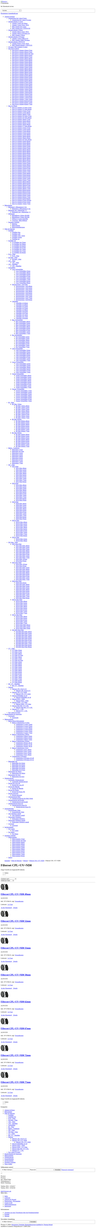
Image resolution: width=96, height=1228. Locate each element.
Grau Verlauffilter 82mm (23, 281)
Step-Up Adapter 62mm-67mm (21, 193)
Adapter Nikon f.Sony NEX (20, 32)
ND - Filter (11, 465)
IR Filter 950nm (16, 433)
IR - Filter (11, 402)
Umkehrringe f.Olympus (19, 756)
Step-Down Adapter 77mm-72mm (22, 99)
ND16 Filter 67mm (21, 530)
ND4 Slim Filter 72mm (22, 578)
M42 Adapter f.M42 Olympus (21, 40)
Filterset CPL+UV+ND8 (19, 692)
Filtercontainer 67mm (18, 852)
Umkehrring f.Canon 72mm (24, 731)
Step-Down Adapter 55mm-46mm (22, 64)
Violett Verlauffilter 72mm (23, 385)
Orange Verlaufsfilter (18, 389)
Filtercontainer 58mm (18, 849)
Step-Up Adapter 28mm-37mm (21, 114)
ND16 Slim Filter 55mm (23, 628)
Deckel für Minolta (14, 787)
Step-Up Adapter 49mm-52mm (21, 161)
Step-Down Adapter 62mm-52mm (22, 77)
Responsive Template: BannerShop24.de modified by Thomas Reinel (32, 1224)
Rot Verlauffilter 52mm (22, 337)
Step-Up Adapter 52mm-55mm (21, 163)
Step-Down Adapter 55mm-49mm (22, 65)
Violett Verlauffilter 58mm (23, 380)
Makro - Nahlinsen (13, 448)
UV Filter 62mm (17, 672)
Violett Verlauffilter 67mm (23, 384)
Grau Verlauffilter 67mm (23, 276)
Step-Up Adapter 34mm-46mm (21, 121)
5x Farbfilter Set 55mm (19, 242)
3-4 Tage (10, 904)
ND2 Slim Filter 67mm (22, 554)
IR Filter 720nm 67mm (22, 414)
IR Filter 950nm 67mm (22, 443)
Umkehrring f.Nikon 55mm (24, 738)
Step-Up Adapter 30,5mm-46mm (22, 118)
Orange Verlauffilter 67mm (24, 399)
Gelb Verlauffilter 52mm (23, 350)
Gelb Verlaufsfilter (17, 348)
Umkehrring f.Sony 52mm (23, 751)
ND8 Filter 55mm (21, 507)
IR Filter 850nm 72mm (22, 429)
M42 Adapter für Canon (19, 27)
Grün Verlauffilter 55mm (23, 365)
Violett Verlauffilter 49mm (23, 375)
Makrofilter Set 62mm (18, 768)
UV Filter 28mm (17, 653)
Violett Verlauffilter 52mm (23, 377)
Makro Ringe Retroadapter (16, 721)
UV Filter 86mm (17, 682)
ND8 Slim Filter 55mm (22, 588)
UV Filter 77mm (17, 679)
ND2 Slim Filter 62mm (22, 552)
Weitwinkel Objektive (14, 817)
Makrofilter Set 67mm (18, 770)
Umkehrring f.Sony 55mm (23, 753)
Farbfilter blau (16, 232)
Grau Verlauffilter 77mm (23, 279)
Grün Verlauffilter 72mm (23, 372)
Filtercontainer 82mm (18, 856)
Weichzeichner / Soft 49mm (24, 286)
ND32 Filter (15, 537)
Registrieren (4, 13)
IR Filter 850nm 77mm (22, 431)
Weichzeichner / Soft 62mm (24, 293)
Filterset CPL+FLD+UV (19, 689)
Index (6, 1196)
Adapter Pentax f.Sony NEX (20, 43)
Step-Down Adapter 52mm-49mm (22, 62)
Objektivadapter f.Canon (15, 21)
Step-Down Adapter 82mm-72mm (22, 102)
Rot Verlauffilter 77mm (22, 347)
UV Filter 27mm (17, 652)
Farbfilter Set (12, 241)
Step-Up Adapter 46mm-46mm (21, 150)
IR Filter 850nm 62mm (22, 426)
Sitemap (6, 1216)
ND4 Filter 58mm (21, 490)
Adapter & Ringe (9, 16)
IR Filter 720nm (16, 404)
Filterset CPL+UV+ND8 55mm (16, 948)
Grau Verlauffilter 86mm (23, 283)
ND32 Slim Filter (17, 615)
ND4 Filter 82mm (21, 498)
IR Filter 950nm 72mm (22, 444)
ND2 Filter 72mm (21, 478)
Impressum (7, 1206)
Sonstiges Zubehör (13, 222)
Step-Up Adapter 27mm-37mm (21, 111)
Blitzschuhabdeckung (18, 227)
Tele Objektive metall (14, 813)
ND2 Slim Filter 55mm (22, 549)
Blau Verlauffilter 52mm (23, 323)
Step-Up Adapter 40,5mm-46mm (22, 139)
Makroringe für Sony (14, 775)
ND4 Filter (15, 483)
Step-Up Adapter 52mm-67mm (21, 168)
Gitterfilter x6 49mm (22, 305)
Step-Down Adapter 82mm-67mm (22, 101)
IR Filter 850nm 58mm (22, 424)
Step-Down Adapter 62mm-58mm (22, 80)
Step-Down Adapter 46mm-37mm (22, 52)
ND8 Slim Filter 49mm (22, 584)
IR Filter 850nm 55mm (22, 423)
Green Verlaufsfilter (18, 362)
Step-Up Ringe (12, 106)
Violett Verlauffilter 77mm (23, 387)
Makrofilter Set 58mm (18, 766)
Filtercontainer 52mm (18, 846)
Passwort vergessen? (68, 1170)
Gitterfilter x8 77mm (22, 316)
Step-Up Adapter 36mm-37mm (21, 123)
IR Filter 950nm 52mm (22, 436)
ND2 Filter (15, 466)
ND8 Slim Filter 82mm (22, 598)
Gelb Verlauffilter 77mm (23, 360)
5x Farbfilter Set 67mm (19, 247)
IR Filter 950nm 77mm (22, 446)
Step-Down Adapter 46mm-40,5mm (22, 53)
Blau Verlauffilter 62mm (23, 328)
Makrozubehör (8, 719)
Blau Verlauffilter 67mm (23, 330)
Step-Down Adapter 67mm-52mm (22, 82)
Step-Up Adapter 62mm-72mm (21, 195)
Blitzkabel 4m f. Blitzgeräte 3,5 (17, 210)
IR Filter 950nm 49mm (22, 434)
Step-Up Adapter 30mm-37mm (21, 119)
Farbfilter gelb (16, 234)
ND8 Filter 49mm (21, 503)
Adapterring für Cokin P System (21, 20)
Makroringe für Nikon (14, 771)
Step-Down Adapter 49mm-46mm (22, 59)
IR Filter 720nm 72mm (22, 416)
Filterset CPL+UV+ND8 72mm (16, 1055)
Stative (10, 857)
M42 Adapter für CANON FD (21, 28)
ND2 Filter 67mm (21, 476)
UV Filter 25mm (17, 650)
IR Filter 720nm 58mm (22, 411)
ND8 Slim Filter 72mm (22, 594)
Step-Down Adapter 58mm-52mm (22, 72)
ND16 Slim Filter (17, 599)
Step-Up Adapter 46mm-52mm (21, 155)
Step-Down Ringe (13, 48)
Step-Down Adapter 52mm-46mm (22, 60)
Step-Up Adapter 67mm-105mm (21, 200)
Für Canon (11, 829)
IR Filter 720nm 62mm (22, 412)
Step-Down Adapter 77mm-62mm (22, 96)
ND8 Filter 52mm (21, 505)
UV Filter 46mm (17, 664)
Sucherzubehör (8, 827)
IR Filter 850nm (16, 419)
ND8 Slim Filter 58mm (22, 589)
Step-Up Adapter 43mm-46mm (21, 141)
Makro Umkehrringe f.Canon (20, 722)
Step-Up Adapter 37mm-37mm (21, 128)
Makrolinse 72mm (17, 461)
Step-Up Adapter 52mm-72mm (21, 170)
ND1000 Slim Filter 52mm (24, 633)
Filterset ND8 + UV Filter (19, 702)
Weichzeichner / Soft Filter (20, 284)
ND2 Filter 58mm (21, 473)
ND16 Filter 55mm (21, 525)
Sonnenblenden (9, 808)
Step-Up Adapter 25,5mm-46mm (22, 109)
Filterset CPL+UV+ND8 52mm (16, 921)
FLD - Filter (11, 254)
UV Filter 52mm (17, 667)
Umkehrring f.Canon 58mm (24, 728)
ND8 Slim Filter (17, 581)
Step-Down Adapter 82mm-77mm (22, 104)
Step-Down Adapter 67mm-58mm (22, 86)
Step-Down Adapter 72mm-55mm (22, 89)
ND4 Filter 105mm (21, 559)
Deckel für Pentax (13, 790)
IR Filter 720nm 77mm (22, 417)
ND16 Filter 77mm (21, 534)
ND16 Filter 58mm (21, 527)
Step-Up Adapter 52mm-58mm (21, 165)
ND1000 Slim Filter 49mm (24, 631)
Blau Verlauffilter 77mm (23, 333)
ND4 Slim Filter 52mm (22, 571)
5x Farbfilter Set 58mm (19, 244)
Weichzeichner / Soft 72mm (24, 296)
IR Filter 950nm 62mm (22, 441)
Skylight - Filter (13, 257)
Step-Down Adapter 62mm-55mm (22, 79)
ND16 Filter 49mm (21, 522)
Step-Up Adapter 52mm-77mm (21, 171)
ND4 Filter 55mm (21, 488)
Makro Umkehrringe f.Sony (20, 748)
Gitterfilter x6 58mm (22, 310)
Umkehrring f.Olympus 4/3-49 (25, 758)
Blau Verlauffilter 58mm (23, 326)
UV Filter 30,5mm (17, 655)
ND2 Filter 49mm (21, 468)
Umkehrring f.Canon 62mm (24, 729)
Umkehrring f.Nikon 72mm (24, 739)
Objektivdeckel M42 (14, 797)
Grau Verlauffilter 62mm (23, 274)
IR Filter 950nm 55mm (22, 438)
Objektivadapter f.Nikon (15, 30)
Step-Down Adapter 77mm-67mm (22, 97)
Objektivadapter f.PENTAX (16, 42)
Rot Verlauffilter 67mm (22, 343)
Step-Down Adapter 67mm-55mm (22, 84)
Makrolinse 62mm (17, 458)
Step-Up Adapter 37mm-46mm (21, 131)
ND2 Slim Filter (17, 544)
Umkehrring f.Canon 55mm (24, 726)
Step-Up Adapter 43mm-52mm (21, 146)
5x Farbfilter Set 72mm (19, 249)
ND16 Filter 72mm (21, 532)
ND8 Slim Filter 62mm (22, 591)
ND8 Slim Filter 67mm (22, 593)
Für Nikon (11, 832)
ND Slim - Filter (13, 542)
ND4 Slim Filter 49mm (22, 569)
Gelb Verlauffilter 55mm (23, 352)
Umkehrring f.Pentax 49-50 (24, 743)
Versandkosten (19, 901)
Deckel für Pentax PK (18, 792)
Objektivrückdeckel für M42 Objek (22, 798)
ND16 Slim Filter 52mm (23, 626)
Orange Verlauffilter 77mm (24, 391)
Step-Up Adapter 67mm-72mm (21, 202)
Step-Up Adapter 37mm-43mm (21, 129)
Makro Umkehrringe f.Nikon (20, 734)
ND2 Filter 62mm (21, 475)
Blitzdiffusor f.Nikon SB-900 (20, 217)
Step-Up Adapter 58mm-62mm (21, 183)
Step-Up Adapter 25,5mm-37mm (22, 107)
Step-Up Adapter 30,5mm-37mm (22, 116)
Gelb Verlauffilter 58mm (23, 353)
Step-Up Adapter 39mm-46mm (21, 136)
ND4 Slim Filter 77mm (22, 579)
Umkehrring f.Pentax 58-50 (24, 746)
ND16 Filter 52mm (21, 524)
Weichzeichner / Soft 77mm (24, 298)
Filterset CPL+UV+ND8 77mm (16, 1082)
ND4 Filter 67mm (21, 493)
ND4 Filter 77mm (21, 497)
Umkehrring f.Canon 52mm (24, 724)
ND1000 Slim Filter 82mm (24, 645)
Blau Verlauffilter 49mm (23, 321)
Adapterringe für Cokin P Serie (17, 18)
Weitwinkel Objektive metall (16, 820)
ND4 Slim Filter (17, 562)
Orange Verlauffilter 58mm (24, 396)
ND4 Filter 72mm (21, 495)
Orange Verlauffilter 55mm (24, 394)
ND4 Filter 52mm (21, 487)
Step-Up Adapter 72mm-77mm (21, 203)
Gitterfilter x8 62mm (22, 311)
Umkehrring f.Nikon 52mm (24, 736)
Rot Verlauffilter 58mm (22, 340)
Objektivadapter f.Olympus (16, 37)
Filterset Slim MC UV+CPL (20, 706)
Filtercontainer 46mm (18, 842)
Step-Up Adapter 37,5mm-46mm (22, 126)
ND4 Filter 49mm (21, 485)
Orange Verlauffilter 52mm (24, 392)
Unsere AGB (8, 1203)
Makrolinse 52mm (17, 453)
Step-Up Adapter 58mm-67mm (21, 185)
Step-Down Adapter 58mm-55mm (22, 74)
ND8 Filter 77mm (21, 515)
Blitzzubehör (8, 205)
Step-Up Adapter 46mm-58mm (21, 158)
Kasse (16, 13)
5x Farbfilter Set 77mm (19, 251)
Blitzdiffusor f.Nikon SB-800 (20, 215)
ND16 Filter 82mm (21, 535)
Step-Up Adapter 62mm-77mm (21, 197)
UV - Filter (11, 648)
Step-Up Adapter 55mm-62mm (21, 175)
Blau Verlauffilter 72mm (23, 332)
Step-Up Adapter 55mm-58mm (21, 173)
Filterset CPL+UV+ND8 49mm (16, 894)
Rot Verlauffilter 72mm (22, 345)
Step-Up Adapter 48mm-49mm (21, 160)
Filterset (10, 687)
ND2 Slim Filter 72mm (22, 556)
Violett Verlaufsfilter (18, 374)
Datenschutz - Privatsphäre (12, 1201)
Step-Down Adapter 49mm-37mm (22, 57)
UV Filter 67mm (17, 674)
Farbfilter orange (17, 237)
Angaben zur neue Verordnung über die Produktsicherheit (21, 1212)
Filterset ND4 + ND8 (18, 699)
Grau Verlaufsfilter (17, 269)
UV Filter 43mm (17, 662)
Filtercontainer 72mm (18, 854)
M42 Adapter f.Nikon (18, 35)
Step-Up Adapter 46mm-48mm (21, 151)
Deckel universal (13, 793)
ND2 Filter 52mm (21, 470)
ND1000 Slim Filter (18, 630)
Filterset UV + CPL (18, 709)
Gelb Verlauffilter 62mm (23, 355)
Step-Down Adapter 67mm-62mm (22, 87)
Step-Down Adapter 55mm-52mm (22, 67)
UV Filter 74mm (17, 677)
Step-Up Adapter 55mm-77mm (21, 180)
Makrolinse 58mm (17, 456)
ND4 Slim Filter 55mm (22, 567)
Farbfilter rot (15, 239)
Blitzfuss (14, 224)
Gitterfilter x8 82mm (22, 318)
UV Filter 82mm (17, 680)
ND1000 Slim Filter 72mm (24, 642)
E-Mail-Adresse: (7, 1170)
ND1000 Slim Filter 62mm (24, 638)
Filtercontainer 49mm (18, 844)
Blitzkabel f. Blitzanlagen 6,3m (17, 207)
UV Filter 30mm (17, 657)
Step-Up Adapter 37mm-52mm (21, 133)
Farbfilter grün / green (18, 235)
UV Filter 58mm (17, 670)
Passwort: (33, 1170)
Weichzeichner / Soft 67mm (24, 294)
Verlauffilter (11, 267)
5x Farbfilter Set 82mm (19, 252)
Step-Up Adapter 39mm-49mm (21, 138)
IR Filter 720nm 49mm (22, 406)
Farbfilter (11, 230)
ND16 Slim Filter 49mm (23, 625)
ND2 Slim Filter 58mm (22, 551)
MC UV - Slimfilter (14, 684)
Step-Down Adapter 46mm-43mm (22, 55)
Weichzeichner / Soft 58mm (24, 291)
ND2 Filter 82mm (21, 482)
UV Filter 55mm (17, 669)
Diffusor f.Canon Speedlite (20, 219)
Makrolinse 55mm (17, 455)
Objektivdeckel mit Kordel (16, 800)
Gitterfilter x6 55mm (22, 308)
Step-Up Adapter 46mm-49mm (21, 153)
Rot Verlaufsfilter (17, 335)
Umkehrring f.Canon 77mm (24, 733)
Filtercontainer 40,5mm (19, 840)
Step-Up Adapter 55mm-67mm (21, 177)
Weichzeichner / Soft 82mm (24, 300)
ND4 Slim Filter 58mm (22, 573)
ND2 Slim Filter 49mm (22, 546)
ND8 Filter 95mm (21, 519)
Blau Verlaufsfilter (17, 320)
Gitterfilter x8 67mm (22, 313)
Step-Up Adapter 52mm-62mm (21, 166)
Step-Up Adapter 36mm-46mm (21, 124)
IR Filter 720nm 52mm (22, 407)
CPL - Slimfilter (13, 264)
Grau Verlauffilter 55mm (23, 271)
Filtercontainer (12, 837)
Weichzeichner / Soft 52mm (24, 288)
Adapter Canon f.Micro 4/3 (20, 38)
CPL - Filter (11, 261)
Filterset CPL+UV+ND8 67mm (16, 1028)
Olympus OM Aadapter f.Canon (17, 47)
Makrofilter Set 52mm (18, 763)
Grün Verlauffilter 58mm (23, 367)
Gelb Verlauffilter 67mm (23, 357)
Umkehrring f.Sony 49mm (23, 749)
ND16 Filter (15, 520)
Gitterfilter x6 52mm (22, 306)
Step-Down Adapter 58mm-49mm (22, 70)
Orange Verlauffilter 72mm (24, 401)
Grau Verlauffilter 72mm (23, 278)
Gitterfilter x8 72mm (22, 315)
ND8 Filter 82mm (21, 517)
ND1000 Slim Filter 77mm (24, 643)
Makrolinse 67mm (17, 460)
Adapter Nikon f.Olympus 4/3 (21, 33)
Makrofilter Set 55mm (18, 765)
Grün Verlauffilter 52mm (23, 364)
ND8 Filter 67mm (21, 512)
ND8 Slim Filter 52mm (22, 586)
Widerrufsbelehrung (10, 1204)
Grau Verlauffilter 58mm (23, 273)
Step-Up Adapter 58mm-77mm (21, 188)
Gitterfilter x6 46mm (22, 303)
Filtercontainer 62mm (18, 851)
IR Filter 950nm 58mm (22, 439)
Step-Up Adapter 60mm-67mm (21, 192)
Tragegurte (11, 716)
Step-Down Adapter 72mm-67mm (22, 94)
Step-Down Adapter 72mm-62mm (22, 92)
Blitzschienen (16, 225)
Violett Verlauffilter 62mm (23, 382)
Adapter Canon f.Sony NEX (20, 25)
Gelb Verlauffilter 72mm (23, 358)
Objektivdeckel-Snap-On (15, 803)
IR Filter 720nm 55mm (22, 409)
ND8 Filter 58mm (21, 508)
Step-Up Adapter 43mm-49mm (21, 144)
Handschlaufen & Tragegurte (13, 714)
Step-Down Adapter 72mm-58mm (22, 91)
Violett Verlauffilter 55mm (23, 379)
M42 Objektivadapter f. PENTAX (22, 45)
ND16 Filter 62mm (21, 529)
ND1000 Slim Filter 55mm (24, 635)
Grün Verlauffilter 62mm (23, 369)
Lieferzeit (7, 1198)
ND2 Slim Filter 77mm (22, 557)
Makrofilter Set (12, 761)
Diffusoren (11, 214)
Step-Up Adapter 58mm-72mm (21, 187)
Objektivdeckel (9, 778)
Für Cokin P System (14, 712)
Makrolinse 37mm (17, 449)
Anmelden (11, 13)
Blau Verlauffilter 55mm (23, 325)
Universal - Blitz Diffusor (19, 220)
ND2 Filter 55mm (21, 471)
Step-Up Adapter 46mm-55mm (21, 156)
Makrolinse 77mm (17, 463)
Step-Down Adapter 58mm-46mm (22, 69)
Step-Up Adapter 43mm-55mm (21, 148)
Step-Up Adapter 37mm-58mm (21, 134)
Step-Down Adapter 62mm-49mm (22, 75)
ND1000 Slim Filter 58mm (24, 637)
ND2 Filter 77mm (21, 480)
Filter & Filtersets (9, 229)
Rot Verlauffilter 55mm (22, 338)
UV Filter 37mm (17, 658)
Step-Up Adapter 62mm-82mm (21, 198)
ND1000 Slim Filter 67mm (24, 640)
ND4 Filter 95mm (21, 500)
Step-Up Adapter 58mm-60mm (21, 182)
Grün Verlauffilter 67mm (23, 370)
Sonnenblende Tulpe (14, 810)
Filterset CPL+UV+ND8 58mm (16, 975)
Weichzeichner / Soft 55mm (24, 289)
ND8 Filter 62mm (21, 510)
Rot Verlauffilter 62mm (22, 342)
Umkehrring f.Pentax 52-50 (24, 744)
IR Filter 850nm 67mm (22, 428)
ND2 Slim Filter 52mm (22, 547)
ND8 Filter (15, 502)
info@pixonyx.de (6, 1191)
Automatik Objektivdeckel (16, 780)
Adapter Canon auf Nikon (19, 23)
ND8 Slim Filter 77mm (22, 596)
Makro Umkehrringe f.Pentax (20, 741)
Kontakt (6, 1214)
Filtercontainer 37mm (18, 839)
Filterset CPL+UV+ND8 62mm (16, 1001)
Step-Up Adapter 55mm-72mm (21, 178)
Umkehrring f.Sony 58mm (23, 755)
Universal (11, 824)
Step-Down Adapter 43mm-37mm (22, 50)
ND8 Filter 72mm (21, 514)
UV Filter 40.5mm (17, 660)
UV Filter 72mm (17, 675)
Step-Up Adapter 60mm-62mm (21, 190)
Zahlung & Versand (10, 1199)
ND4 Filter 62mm (21, 492)
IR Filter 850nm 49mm (22, 421)
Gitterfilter (15, 301)
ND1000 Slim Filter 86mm (24, 647)
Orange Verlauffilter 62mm (24, 397)
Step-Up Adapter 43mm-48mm (21, 143)
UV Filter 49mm (17, 665)
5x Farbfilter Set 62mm (19, 246)
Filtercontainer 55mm (18, 847)
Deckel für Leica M (14, 783)
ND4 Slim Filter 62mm (22, 574)
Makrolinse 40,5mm (18, 451)
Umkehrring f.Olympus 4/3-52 (25, 760)
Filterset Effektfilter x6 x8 (19, 696)
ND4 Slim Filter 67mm (22, 576)
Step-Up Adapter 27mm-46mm (21, 112)
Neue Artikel (8, 1164)
